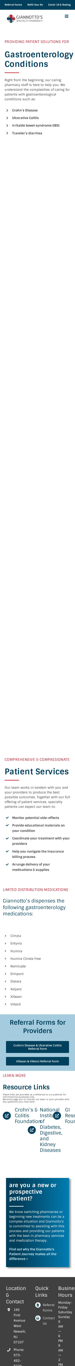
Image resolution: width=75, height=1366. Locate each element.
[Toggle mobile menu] (67, 16)
